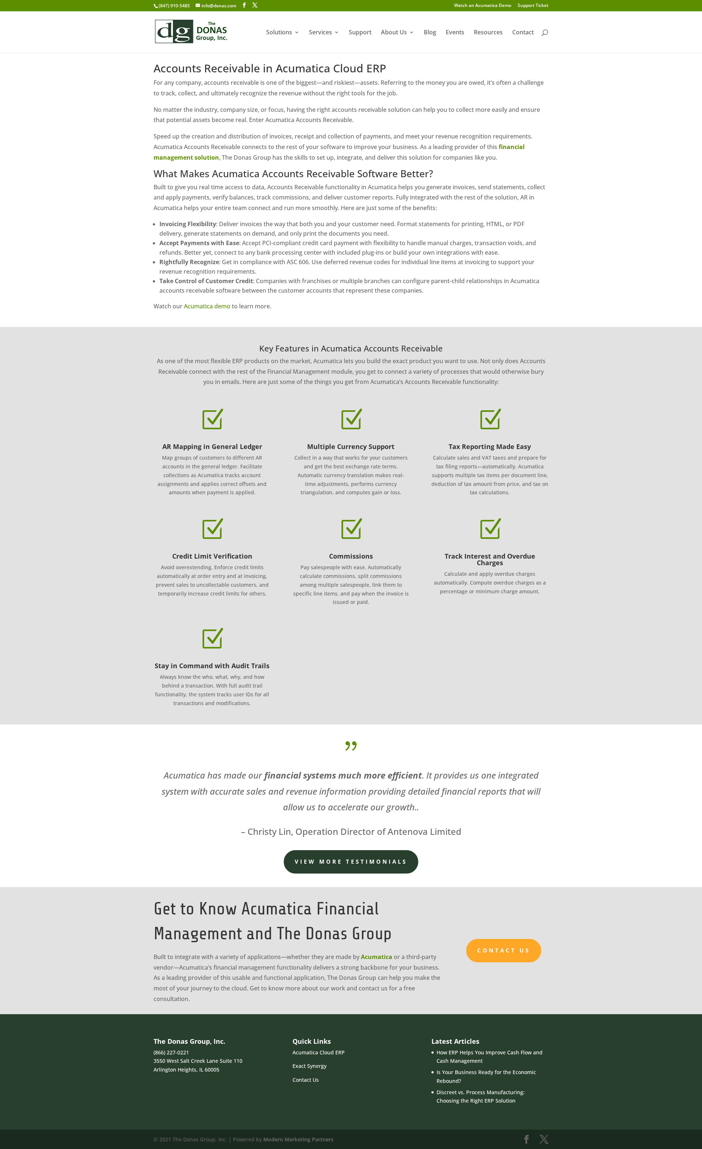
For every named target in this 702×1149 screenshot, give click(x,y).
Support (360, 33)
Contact (523, 33)
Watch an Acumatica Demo (482, 5)
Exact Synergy (309, 1065)
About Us (394, 33)
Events (455, 33)
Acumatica (376, 957)
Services (320, 33)
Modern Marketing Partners (298, 1139)
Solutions (279, 33)
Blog (430, 33)
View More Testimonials (351, 861)
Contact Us (503, 950)
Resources (488, 33)
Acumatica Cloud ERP (318, 1052)
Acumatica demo (207, 306)
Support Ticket (533, 5)
